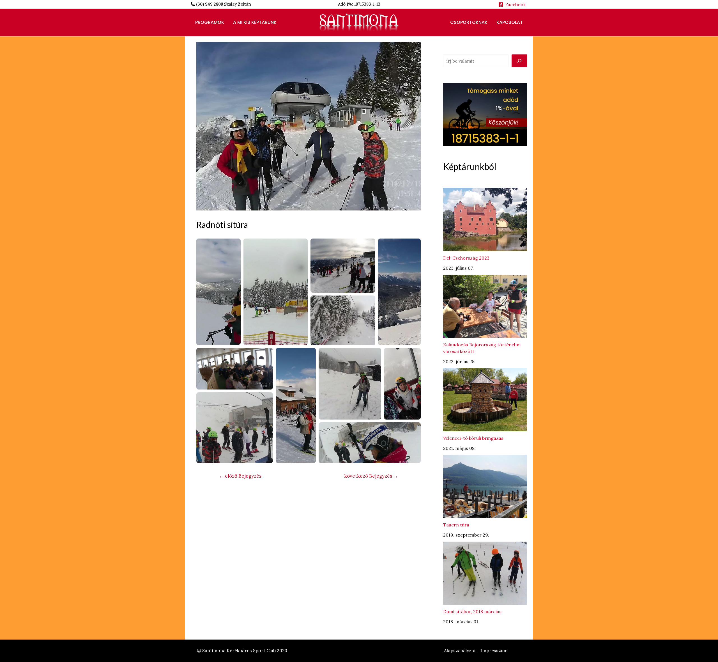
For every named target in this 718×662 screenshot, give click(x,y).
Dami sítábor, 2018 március (472, 611)
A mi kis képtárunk (255, 22)
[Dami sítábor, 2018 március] (485, 573)
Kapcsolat (509, 22)
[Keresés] (519, 60)
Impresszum (494, 650)
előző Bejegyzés (240, 476)
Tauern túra (456, 525)
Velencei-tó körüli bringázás (473, 438)
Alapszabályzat (460, 650)
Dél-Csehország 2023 (466, 258)
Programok (209, 22)
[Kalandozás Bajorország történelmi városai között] (485, 306)
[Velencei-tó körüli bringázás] (485, 399)
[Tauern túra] (485, 486)
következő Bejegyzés (371, 476)
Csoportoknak (468, 22)
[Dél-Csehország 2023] (485, 219)
